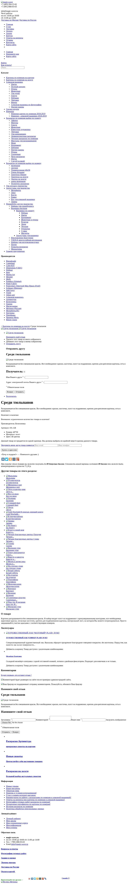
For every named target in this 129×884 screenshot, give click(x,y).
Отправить (20, 392)
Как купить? (6, 65)
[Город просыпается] (15, 552)
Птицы (14, 89)
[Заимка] (10, 521)
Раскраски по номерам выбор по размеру (23, 163)
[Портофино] (12, 580)
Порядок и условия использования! (21, 793)
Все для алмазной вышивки (23, 199)
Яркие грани (11, 320)
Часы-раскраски (18, 156)
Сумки (24, 231)
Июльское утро (12, 609)
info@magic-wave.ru (19, 844)
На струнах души (13, 568)
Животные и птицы (29, 220)
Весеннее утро (12, 550)
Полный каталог (18, 87)
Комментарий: (43, 720)
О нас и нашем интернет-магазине (21, 795)
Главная (9, 24)
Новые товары (12, 786)
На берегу (10, 528)
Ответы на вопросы (14, 38)
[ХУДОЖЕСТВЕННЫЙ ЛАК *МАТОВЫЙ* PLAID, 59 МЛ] (32, 633)
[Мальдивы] (11, 476)
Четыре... (10, 537)
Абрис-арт (10, 295)
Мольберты (16, 190)
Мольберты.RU (12, 311)
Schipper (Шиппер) (14, 288)
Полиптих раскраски (20, 184)
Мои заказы (11, 821)
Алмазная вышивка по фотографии (26, 105)
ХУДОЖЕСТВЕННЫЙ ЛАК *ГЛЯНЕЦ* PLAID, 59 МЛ (26, 638)
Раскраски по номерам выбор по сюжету (23, 118)
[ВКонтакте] (3, 459)
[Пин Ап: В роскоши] (15, 602)
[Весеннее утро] (13, 548)
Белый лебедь (12, 573)
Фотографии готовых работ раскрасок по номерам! (28, 802)
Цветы (14, 84)
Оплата (9, 31)
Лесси (8, 510)
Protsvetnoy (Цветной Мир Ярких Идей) (23, 286)
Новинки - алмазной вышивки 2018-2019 (29, 116)
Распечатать (11, 396)
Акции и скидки (8, 858)
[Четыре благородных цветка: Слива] (22, 539)
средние (14, 168)
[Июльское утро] (13, 607)
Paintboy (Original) (13, 281)
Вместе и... (10, 559)
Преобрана (10, 315)
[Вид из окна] (12, 494)
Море (13, 143)
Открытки (25, 229)
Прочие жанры (17, 107)
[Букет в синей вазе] (15, 530)
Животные (15, 91)
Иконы (14, 102)
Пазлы (14, 244)
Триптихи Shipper (18, 175)
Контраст (10, 591)
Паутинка (10, 313)
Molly (8, 279)
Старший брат (12, 505)
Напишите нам (12, 54)
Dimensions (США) (14, 268)
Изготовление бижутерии (22, 238)
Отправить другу (13, 344)
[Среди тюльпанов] (14, 333)
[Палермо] (11, 498)
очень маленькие (18, 181)
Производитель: (8, 424)
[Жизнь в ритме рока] (15, 561)
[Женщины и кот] (14, 485)
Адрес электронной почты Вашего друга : (25, 382)
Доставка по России (27, 20)
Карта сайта (11, 45)
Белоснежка (11, 302)
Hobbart (9, 270)
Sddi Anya (10, 290)
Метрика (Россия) (13, 308)
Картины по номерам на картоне (20, 78)
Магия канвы (12, 306)
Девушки (15, 100)
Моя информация (13, 825)
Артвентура (11, 299)
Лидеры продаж (8, 862)
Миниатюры (16, 249)
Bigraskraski (11, 261)
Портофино (11, 582)
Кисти (14, 195)
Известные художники (20, 129)
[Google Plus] (17, 459)
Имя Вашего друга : (15, 377)
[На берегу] (11, 525)
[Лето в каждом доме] (15, 489)
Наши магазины (13, 788)
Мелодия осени (12, 586)
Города (14, 96)
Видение (10, 595)
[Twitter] (6, 459)
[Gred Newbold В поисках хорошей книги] (24, 512)
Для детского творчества (16, 186)
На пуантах (11, 577)
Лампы (14, 202)
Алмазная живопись (14, 297)
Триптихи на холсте (19, 177)
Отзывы (9, 40)
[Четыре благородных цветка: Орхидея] (23, 534)
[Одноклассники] (10, 459)
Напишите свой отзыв (15, 337)
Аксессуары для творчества (18, 188)
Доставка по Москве (10, 20)
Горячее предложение (15, 251)
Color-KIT (10, 266)
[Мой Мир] (13, 459)
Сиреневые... (11, 600)
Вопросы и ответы (9, 849)
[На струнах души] (14, 566)
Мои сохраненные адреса (17, 823)
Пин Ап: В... (11, 604)
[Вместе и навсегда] (15, 557)
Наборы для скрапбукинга (22, 206)
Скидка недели (12, 109)
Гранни (9, 304)
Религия (24, 222)
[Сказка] (10, 543)
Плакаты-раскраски (19, 247)
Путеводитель (12, 483)
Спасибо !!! (66, 878)
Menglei (9, 277)
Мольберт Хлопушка (14, 656)
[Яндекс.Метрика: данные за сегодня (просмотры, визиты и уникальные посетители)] (9, 882)
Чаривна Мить (12, 317)
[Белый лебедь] (13, 570)
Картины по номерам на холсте (19, 80)
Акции (9, 33)
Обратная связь (12, 791)
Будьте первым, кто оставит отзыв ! (16, 675)
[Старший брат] (13, 503)
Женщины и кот (13, 487)
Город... (9, 555)
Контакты (10, 42)
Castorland (10, 263)
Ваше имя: (76, 720)
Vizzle (8, 293)
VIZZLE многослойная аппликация (26, 240)
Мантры (14, 123)
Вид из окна (11, 496)
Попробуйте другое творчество (19, 204)
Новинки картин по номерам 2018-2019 (28, 114)
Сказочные (16, 154)
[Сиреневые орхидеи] (15, 598)
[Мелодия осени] (13, 584)
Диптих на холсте (18, 179)
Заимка (9, 523)
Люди (23, 224)
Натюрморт (16, 145)
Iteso (8, 272)
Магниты (25, 233)
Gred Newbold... (13, 514)
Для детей (15, 93)
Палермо (10, 501)
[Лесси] (9, 507)
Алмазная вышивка (14, 82)
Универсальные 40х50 (20, 170)
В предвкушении (13, 519)
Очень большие (17, 172)
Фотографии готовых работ (13, 853)
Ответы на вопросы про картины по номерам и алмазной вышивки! (35, 800)
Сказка (9, 546)
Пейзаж (24, 213)
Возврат (10, 392)
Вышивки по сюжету (25, 211)
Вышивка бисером (19, 208)
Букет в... (10, 532)
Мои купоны (11, 827)
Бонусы (9, 36)
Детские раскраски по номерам (24, 138)
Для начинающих (18, 134)
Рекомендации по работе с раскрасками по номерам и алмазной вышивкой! (38, 797)
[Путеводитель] (13, 480)
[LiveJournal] (45, 878)
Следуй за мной (18, 161)
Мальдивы (10, 478)
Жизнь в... (10, 564)
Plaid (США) (11, 284)
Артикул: (5, 428)
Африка (14, 120)
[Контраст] (11, 589)
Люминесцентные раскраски (23, 136)
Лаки (13, 193)
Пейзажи (15, 98)
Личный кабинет (13, 818)
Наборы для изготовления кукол (25, 242)
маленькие (15, 166)
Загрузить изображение (116, 720)
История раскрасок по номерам (19, 806)
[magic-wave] (7, 2)
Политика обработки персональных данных (25, 809)
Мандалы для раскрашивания (23, 141)
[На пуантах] (12, 575)
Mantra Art (10, 275)
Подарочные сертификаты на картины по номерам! (28, 804)
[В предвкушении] (14, 516)
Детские (24, 226)
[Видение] (11, 593)
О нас (8, 27)
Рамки (14, 197)
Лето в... (9, 492)
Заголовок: (6, 720)
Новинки (10, 111)
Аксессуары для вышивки (27, 235)
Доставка (10, 29)
